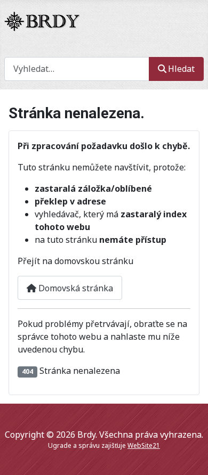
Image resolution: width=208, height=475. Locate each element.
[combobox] (76, 69)
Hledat (181, 69)
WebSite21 (143, 445)
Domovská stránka (74, 288)
